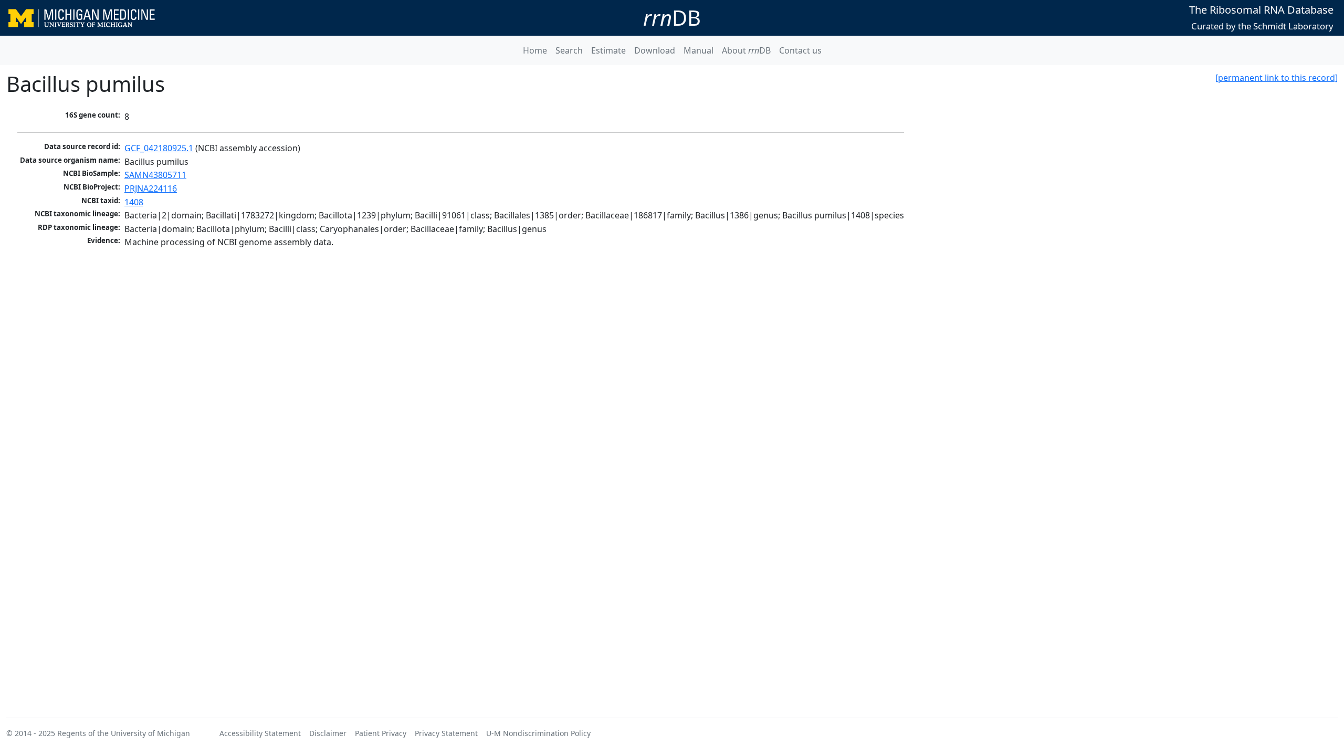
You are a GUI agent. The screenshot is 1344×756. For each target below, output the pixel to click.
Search (569, 50)
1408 (133, 202)
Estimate (608, 50)
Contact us (800, 50)
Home (535, 50)
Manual (698, 50)
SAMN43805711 (155, 175)
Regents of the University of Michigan (123, 733)
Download (654, 50)
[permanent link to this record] (1276, 77)
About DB (746, 50)
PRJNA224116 (150, 188)
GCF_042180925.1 (158, 148)
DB (672, 17)
